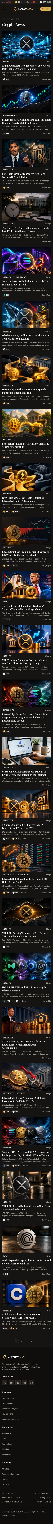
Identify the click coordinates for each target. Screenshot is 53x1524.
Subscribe (46, 9)
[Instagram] (31, 1382)
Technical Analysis (10, 1409)
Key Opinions (7, 1414)
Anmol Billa (47, 134)
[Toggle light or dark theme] (37, 9)
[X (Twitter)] (4, 1382)
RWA (5, 1256)
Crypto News (7, 1403)
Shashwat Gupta (45, 1220)
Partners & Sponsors (10, 1474)
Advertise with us (44, 1502)
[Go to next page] (36, 1341)
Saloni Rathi (46, 295)
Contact (5, 1484)
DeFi (5, 602)
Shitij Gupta (46, 457)
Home (4, 19)
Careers (5, 1479)
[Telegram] (18, 1382)
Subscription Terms (43, 1493)
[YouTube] (11, 1382)
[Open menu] (4, 9)
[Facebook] (24, 1382)
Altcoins (7, 61)
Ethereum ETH (9, 116)
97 (31, 1341)
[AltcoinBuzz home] (24, 9)
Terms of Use (7, 1493)
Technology (20, 277)
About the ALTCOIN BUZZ (12, 1498)
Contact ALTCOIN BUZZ (12, 1502)
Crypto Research (9, 1398)
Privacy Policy (45, 1498)
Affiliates (5, 1469)
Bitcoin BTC (8, 440)
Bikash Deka (46, 79)
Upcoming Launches (10, 1419)
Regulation (8, 170)
